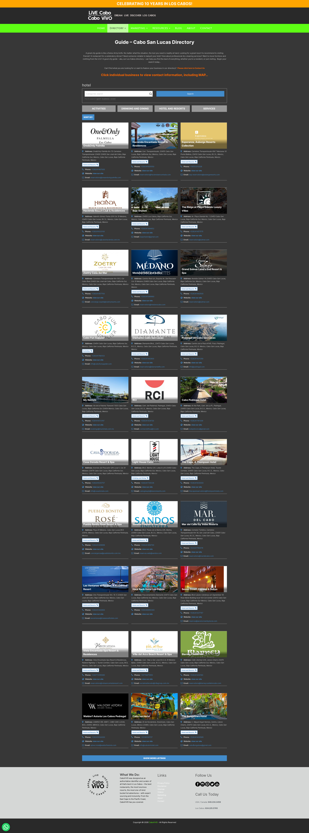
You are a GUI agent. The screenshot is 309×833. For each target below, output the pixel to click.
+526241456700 (147, 545)
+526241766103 (98, 356)
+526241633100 (98, 231)
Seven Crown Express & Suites (199, 589)
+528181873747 (97, 421)
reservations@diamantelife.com (152, 367)
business (106, 99)
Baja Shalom (140, 210)
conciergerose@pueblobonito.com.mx (106, 553)
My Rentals (89, 400)
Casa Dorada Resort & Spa (98, 462)
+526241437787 (196, 613)
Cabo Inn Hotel (141, 716)
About (191, 28)
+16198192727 (146, 737)
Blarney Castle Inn (192, 654)
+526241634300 (98, 737)
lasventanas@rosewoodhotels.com (104, 618)
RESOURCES (160, 28)
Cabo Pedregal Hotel (194, 400)
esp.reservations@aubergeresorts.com (204, 175)
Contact (206, 28)
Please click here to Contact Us (191, 68)
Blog (178, 28)
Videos (160, 792)
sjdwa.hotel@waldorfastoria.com (103, 745)
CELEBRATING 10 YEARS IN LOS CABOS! (154, 3)
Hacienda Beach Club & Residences (104, 210)
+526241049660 (147, 296)
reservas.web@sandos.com (151, 553)
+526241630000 (197, 483)
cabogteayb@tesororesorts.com (152, 491)
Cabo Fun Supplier (94, 337)
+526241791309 (196, 421)
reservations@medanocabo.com (152, 305)
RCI (135, 400)
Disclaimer (162, 786)
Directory (116, 28)
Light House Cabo (143, 462)
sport (98, 99)
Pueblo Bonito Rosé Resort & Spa (102, 524)
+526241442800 (98, 610)
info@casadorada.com (99, 491)
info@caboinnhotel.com (149, 745)
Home (101, 28)
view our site (98, 173)
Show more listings (154, 758)
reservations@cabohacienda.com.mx (105, 240)
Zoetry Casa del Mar (95, 272)
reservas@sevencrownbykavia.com (203, 621)
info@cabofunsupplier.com (101, 364)
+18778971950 (147, 675)
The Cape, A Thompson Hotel (199, 462)
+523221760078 (196, 548)
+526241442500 (196, 294)
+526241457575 (196, 231)
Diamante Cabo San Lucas (148, 337)
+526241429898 (98, 545)
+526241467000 (98, 169)
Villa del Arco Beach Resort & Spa (152, 654)
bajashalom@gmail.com (149, 237)
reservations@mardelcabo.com (201, 556)
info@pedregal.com (197, 367)
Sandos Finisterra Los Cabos (149, 524)
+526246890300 (147, 610)
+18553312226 (196, 166)
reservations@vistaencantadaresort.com (107, 683)
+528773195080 (98, 675)
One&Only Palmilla (94, 145)
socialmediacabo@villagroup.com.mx (154, 683)
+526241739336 (147, 483)
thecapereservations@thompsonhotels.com (206, 491)
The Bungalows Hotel (194, 716)
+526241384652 (147, 229)
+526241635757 (98, 483)
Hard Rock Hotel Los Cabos (149, 589)
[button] (117, 28)
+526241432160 (196, 675)
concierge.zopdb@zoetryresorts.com (105, 302)
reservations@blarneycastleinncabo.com (205, 683)
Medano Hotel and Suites (147, 272)
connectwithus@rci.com (149, 429)
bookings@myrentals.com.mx (102, 429)
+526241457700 (98, 294)
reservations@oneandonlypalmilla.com (106, 177)
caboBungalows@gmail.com (200, 745)
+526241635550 (147, 166)
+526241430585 (197, 737)
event (113, 99)
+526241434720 (147, 421)
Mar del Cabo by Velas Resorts (200, 524)
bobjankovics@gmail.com (199, 429)
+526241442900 (147, 359)
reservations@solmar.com (199, 240)
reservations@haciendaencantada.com (155, 175)
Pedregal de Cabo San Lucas (198, 337)
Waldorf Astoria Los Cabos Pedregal (104, 716)
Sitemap (161, 789)
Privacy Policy (163, 783)
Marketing (138, 28)
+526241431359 (196, 359)
